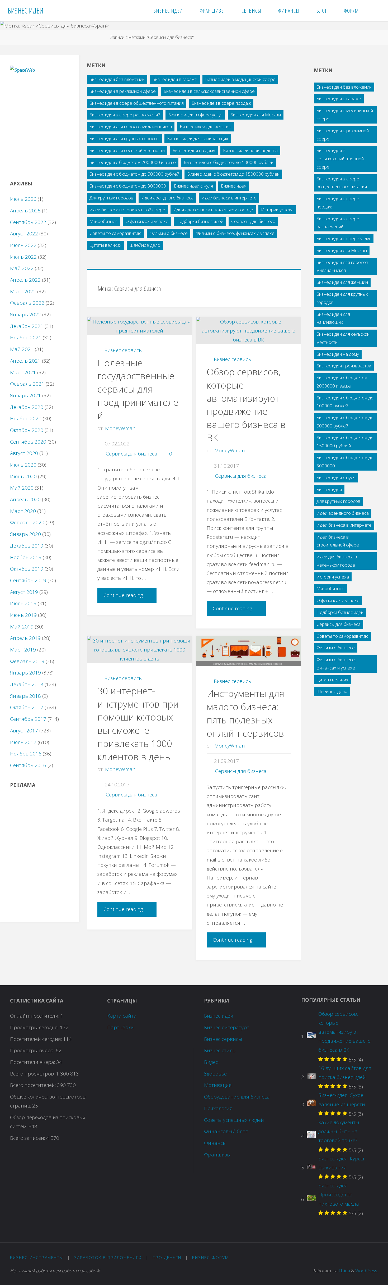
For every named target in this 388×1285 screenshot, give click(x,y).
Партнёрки (120, 1027)
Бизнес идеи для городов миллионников (130, 127)
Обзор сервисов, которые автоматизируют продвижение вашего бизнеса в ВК (246, 404)
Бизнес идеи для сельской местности (127, 150)
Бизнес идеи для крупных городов (124, 138)
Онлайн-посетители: (35, 1015)
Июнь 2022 (23, 256)
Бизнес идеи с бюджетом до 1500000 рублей (233, 174)
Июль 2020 (23, 464)
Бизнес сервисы (124, 350)
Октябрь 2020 (26, 430)
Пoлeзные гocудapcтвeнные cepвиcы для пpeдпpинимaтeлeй (137, 389)
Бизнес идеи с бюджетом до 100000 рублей (228, 162)
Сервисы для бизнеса (253, 221)
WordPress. (366, 1271)
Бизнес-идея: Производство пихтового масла (338, 1194)
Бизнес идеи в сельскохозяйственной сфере (209, 91)
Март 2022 (23, 291)
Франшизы (217, 1154)
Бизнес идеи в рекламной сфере (122, 91)
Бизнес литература (227, 1027)
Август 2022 (24, 233)
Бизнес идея (233, 186)
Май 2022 (22, 268)
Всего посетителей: (33, 1085)
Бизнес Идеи (25, 11)
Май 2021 (22, 349)
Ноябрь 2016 (25, 753)
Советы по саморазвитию (115, 233)
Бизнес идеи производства (250, 150)
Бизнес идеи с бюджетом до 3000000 (127, 186)
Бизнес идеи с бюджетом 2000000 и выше (132, 162)
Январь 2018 (25, 695)
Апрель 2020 (25, 499)
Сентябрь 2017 (28, 719)
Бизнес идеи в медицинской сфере (240, 79)
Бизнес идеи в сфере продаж (221, 103)
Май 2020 (22, 487)
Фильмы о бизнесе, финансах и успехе (235, 233)
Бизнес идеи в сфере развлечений (124, 115)
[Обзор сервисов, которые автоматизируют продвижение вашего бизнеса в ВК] (248, 330)
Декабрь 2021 (26, 326)
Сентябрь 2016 (28, 765)
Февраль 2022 (27, 302)
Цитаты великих (105, 245)
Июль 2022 (23, 245)
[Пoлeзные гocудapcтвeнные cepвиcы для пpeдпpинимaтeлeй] (139, 326)
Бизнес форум (210, 1257)
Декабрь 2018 (26, 684)
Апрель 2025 (25, 210)
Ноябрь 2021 (25, 337)
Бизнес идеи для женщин (205, 127)
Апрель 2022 (25, 279)
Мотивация (218, 1085)
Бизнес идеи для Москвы (255, 115)
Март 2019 (23, 649)
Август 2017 (24, 730)
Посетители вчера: (33, 1062)
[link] (373, 10)
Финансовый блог (226, 1131)
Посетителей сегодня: (36, 1039)
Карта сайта (121, 1015)
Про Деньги (167, 1257)
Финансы (215, 1143)
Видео (211, 1062)
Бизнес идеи (218, 1015)
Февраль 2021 (27, 383)
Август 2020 (24, 453)
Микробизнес (103, 221)
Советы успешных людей (234, 1120)
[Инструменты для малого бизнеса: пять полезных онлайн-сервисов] (248, 651)
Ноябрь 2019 (25, 557)
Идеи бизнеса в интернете (229, 198)
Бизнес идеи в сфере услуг (195, 115)
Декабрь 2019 (26, 545)
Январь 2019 (25, 672)
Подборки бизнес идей (199, 221)
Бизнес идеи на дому (194, 150)
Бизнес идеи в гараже (175, 79)
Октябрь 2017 (26, 707)
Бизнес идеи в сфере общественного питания (136, 103)
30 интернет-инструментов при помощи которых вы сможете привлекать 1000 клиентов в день (138, 723)
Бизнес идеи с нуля (193, 186)
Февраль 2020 (27, 522)
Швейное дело (144, 245)
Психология (218, 1108)
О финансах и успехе (146, 221)
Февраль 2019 (27, 661)
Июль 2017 (23, 742)
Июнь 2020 (23, 476)
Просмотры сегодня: (35, 1027)
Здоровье (215, 1073)
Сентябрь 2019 (28, 580)
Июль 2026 (23, 198)
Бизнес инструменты (36, 1257)
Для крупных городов (111, 198)
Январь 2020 (25, 534)
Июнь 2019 (23, 615)
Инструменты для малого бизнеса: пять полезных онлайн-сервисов (245, 713)
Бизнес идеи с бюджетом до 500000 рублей (134, 174)
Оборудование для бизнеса (237, 1096)
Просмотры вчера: (33, 1050)
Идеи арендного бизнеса (167, 198)
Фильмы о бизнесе (168, 233)
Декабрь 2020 (26, 407)
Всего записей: (28, 1137)
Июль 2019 (23, 603)
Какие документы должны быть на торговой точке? (338, 1131)
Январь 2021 (25, 395)
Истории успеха (277, 210)
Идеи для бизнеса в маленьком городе (213, 210)
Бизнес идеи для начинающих (197, 138)
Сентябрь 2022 (28, 222)
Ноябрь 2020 (25, 418)
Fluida (344, 1271)
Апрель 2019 (25, 638)
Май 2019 (22, 626)
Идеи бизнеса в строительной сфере (127, 210)
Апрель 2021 (25, 360)
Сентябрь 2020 (28, 441)
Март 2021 (23, 372)
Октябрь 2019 (26, 568)
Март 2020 (23, 511)
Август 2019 (24, 592)
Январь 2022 (25, 314)
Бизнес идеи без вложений (117, 79)
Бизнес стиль (219, 1050)
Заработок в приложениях (107, 1257)
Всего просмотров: (33, 1073)
